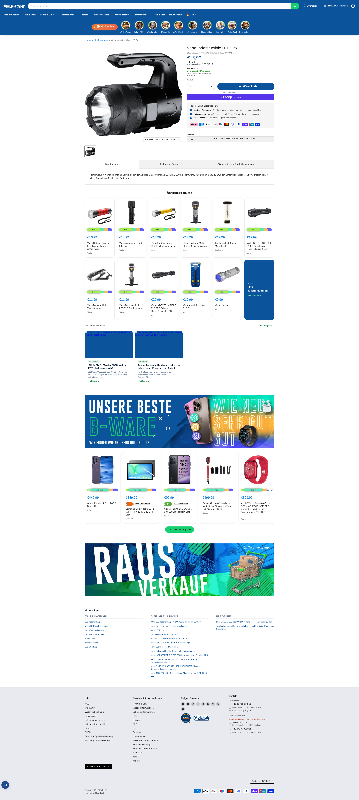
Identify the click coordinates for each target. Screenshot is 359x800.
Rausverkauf (175, 14)
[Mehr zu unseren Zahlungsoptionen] (217, 106)
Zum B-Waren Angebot (180, 529)
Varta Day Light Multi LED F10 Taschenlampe (170, 642)
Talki (135, 756)
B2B (135, 716)
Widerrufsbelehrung (94, 712)
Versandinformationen (143, 707)
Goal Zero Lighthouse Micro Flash (225, 245)
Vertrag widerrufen (98, 767)
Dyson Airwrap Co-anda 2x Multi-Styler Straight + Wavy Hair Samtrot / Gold (216, 506)
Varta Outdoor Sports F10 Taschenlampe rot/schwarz (98, 246)
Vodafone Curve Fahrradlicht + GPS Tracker (170, 638)
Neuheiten (30, 14)
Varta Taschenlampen (94, 630)
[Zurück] (89, 488)
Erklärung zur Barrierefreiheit (98, 740)
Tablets (84, 14)
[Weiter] (270, 488)
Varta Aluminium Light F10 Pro (194, 307)
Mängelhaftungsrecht (95, 724)
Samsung (129, 519)
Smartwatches (102, 14)
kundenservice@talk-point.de (242, 711)
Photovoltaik (142, 14)
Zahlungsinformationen (144, 712)
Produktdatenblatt (142, 504)
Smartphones (67, 14)
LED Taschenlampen (94, 622)
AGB (87, 703)
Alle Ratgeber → (266, 326)
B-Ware (136, 720)
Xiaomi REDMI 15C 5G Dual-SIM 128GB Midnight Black (178, 510)
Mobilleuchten (101, 40)
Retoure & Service (141, 703)
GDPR (88, 732)
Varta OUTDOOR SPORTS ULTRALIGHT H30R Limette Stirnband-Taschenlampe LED (175, 667)
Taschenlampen (91, 642)
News (87, 728)
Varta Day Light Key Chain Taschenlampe (169, 626)
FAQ (135, 724)
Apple (89, 510)
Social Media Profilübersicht (145, 740)
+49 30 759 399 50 (241, 704)
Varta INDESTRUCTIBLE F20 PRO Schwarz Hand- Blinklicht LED (163, 308)
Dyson (205, 513)
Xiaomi (167, 516)
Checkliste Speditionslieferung (99, 736)
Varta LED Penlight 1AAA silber (164, 647)
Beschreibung (112, 164)
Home (88, 40)
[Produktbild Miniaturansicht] (90, 151)
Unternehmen (139, 736)
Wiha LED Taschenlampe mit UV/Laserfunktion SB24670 (176, 622)
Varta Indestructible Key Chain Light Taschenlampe (173, 651)
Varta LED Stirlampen (94, 634)
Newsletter (138, 752)
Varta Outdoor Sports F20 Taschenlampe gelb (163, 245)
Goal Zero (219, 250)
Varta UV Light (222, 305)
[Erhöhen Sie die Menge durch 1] (211, 86)
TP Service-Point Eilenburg (145, 748)
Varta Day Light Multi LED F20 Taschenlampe (131, 307)
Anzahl (190, 80)
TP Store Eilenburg (141, 744)
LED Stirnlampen (92, 647)
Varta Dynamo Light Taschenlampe (97, 307)
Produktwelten (12, 14)
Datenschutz (91, 716)
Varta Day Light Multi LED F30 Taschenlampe (195, 245)
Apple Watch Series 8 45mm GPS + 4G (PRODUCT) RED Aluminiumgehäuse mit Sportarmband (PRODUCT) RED (255, 509)
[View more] (179, 421)
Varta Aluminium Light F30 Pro (130, 245)
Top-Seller (159, 14)
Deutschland (261, 781)
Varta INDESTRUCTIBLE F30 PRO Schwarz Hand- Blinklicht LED (179, 655)
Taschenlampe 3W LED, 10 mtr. (164, 634)
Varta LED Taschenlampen (96, 626)
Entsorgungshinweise (95, 720)
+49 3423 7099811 (241, 728)
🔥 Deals (191, 14)
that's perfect (122, 14)
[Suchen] (295, 6)
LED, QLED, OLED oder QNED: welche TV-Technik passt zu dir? (244, 622)
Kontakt (136, 760)
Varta (89, 253)
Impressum (90, 707)
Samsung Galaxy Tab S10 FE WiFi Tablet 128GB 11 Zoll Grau (140, 511)
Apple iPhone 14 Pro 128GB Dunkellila (101, 505)
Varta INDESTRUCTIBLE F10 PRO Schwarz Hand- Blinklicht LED (259, 246)
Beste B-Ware (47, 14)
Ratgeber (137, 732)
